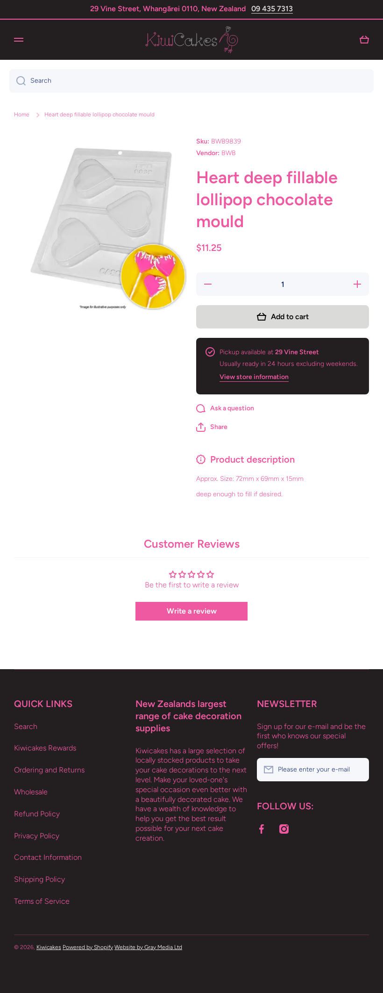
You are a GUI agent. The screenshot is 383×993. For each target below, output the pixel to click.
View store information (254, 377)
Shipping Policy (39, 879)
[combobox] (191, 81)
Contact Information (48, 857)
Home (21, 114)
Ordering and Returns (49, 769)
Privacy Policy (36, 835)
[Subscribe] (357, 769)
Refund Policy (37, 813)
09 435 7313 (272, 8)
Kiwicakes (48, 947)
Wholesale (31, 791)
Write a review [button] (192, 611)
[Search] (17, 81)
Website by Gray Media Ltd (148, 947)
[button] (211, 427)
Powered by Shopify (88, 947)
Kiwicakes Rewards (45, 747)
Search (25, 726)
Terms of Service (42, 901)
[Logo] (191, 40)
